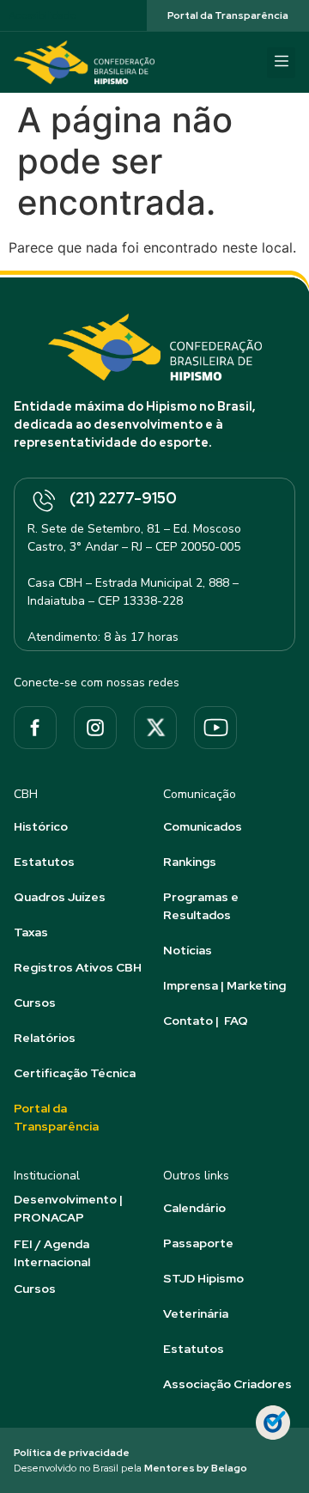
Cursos (35, 1002)
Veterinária (195, 1313)
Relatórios (45, 1037)
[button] (281, 62)
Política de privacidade (72, 1452)
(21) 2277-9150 (123, 498)
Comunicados (202, 826)
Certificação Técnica (75, 1073)
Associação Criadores (227, 1384)
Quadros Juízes (60, 897)
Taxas (31, 932)
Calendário (194, 1208)
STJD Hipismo (203, 1278)
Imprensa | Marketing (224, 985)
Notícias (187, 950)
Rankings (189, 861)
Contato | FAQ (205, 1020)
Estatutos (44, 861)
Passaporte (198, 1243)
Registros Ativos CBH (78, 967)
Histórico (41, 826)
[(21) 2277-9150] (43, 501)
